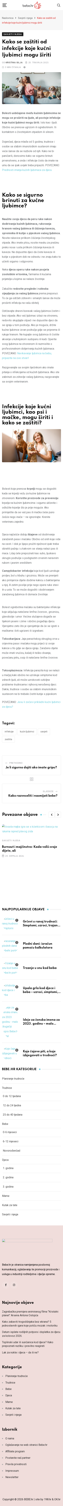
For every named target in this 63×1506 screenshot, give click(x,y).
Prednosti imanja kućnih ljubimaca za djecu (27, 170)
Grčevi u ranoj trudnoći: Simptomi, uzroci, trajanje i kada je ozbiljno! (41, 925)
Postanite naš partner (17, 1457)
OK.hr (57, 1499)
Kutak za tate (9, 1205)
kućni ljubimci (27, 731)
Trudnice (7, 1088)
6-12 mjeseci (10, 1141)
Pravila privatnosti (16, 1464)
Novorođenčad (11, 1150)
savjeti (43, 731)
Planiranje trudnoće (13, 1078)
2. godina (8, 1177)
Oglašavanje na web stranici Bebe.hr (26, 1444)
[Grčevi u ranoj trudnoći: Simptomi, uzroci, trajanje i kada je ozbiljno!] (10, 924)
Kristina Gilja (14, 62)
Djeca (5, 1160)
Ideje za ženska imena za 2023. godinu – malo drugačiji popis (41, 1023)
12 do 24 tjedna (12, 1105)
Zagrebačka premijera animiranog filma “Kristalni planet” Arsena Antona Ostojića (30, 1313)
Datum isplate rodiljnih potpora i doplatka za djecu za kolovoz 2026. (31, 1333)
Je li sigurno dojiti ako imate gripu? (31, 767)
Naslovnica (7, 18)
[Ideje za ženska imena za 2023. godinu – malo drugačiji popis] (10, 1021)
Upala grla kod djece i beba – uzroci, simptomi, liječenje (40, 992)
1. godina (8, 1168)
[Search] (58, 5)
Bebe (5, 1124)
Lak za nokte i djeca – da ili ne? (20, 1352)
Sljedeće (48, 791)
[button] (52, 815)
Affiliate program (15, 1451)
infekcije (9, 731)
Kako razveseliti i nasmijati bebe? (32, 795)
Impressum (12, 1470)
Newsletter (11, 1477)
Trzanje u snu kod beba (40, 968)
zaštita (8, 739)
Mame (5, 1195)
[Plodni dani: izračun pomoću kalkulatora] (10, 946)
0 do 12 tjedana (12, 1096)
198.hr (47, 1499)
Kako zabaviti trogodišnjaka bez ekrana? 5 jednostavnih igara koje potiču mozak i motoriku (29, 1323)
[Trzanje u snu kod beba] (10, 968)
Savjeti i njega (25, 18)
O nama (9, 1438)
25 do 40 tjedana (12, 1114)
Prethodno (16, 763)
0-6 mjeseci (10, 1132)
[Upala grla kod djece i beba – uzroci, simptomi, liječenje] (10, 990)
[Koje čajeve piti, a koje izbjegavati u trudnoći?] (10, 1053)
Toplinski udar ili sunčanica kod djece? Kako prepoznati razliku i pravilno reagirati (27, 1344)
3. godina (8, 1186)
